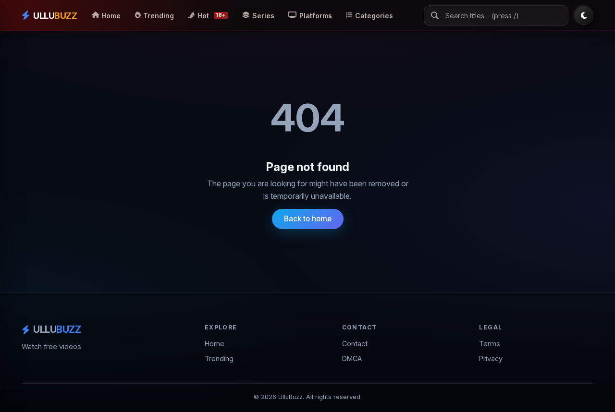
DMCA (352, 358)
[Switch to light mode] (583, 15)
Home (214, 343)
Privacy (491, 358)
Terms (489, 343)
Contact (355, 343)
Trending (219, 358)
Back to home (308, 218)
